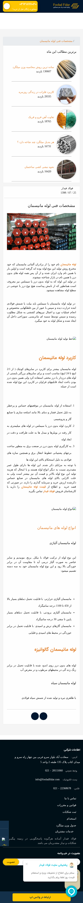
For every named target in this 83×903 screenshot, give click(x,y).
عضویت (11, 861)
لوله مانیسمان (68, 264)
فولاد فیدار (49, 491)
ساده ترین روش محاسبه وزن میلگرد (33, 67)
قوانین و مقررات (66, 805)
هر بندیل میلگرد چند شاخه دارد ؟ (32, 142)
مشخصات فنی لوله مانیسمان (56, 41)
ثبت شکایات (69, 811)
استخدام (71, 818)
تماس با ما (70, 798)
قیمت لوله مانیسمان (33, 487)
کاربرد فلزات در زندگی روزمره (36, 92)
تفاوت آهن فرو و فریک (41, 117)
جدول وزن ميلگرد (66, 825)
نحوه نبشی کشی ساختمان (39, 167)
